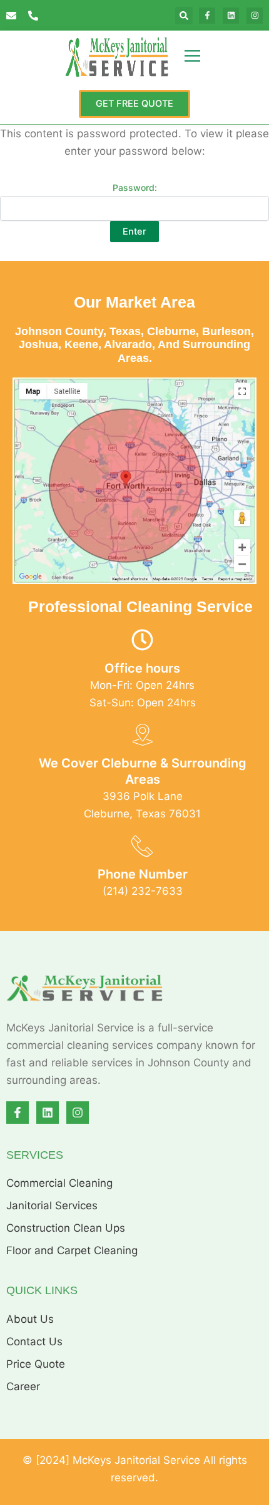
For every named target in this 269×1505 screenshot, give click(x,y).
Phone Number (143, 874)
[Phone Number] (142, 846)
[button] (184, 15)
